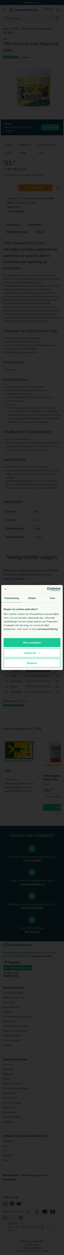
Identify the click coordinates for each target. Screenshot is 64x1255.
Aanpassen (30, 652)
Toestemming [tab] (11, 598)
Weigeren (32, 663)
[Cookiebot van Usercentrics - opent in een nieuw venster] (46, 589)
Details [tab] (32, 598)
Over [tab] (52, 598)
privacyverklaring (48, 629)
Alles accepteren (32, 642)
